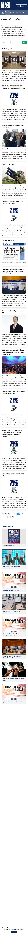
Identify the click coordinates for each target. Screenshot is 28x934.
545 (6, 517)
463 (15, 514)
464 (19, 514)
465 (23, 514)
